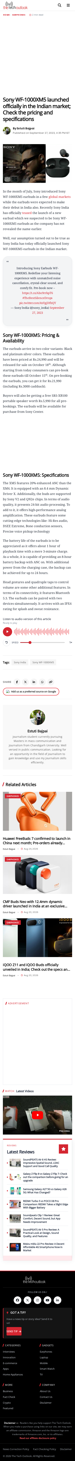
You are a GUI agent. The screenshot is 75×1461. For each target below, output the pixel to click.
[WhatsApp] (42, 682)
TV (41, 1374)
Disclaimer (46, 1402)
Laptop (44, 1357)
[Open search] (59, 5)
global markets (59, 197)
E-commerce (10, 1363)
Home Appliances (13, 1374)
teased (26, 213)
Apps (6, 1368)
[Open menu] (68, 5)
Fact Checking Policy (44, 1449)
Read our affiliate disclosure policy (38, 1438)
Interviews (9, 1351)
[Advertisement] (37, 56)
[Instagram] (37, 1300)
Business (8, 1391)
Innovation (9, 1357)
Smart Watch (47, 1368)
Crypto (7, 1402)
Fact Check (9, 1397)
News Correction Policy (16, 1449)
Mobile (44, 1363)
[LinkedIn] (33, 682)
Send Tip (12, 1331)
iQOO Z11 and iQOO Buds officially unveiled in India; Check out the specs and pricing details (36, 967)
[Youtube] (47, 1300)
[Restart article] (6, 642)
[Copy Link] (50, 682)
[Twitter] (27, 1300)
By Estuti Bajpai (23, 128)
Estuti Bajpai (38, 731)
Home (6, 15)
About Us (45, 1391)
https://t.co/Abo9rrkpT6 (37, 293)
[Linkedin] (57, 1300)
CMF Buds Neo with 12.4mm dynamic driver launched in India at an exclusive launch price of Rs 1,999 (34, 903)
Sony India (20, 662)
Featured (8, 1408)
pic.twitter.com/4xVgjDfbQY (37, 303)
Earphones (18, 15)
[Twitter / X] (25, 682)
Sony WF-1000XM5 (43, 662)
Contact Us (46, 1397)
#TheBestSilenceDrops (37, 298)
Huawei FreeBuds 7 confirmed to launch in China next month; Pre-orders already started (36, 840)
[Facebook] (16, 682)
